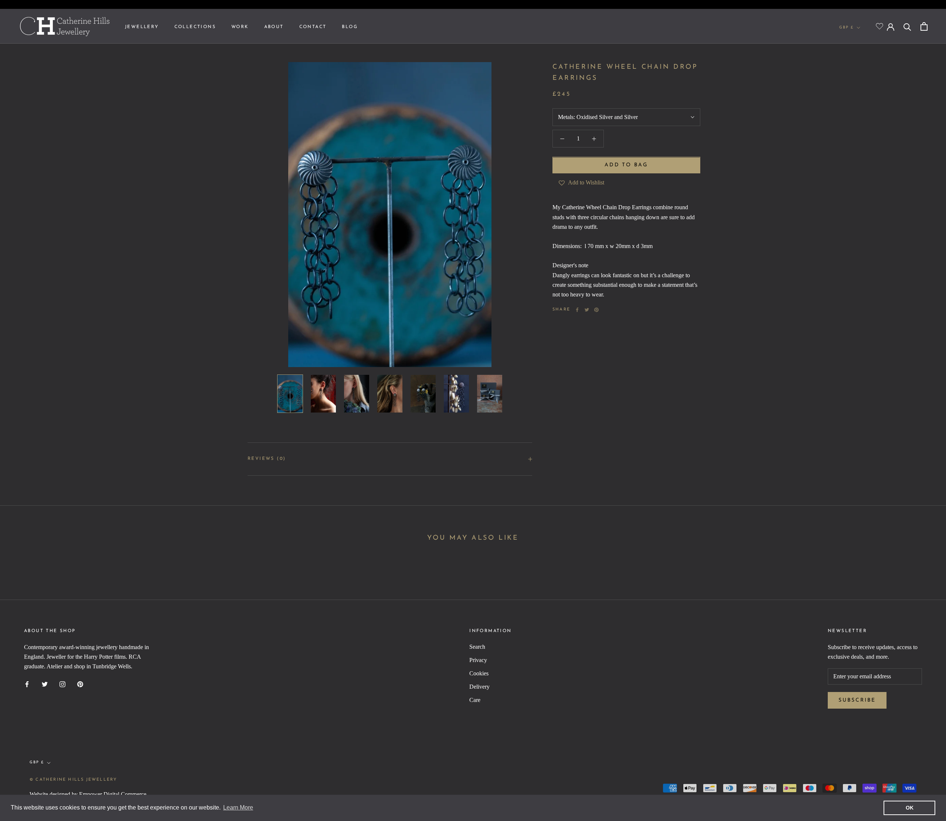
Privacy (478, 660)
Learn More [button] (238, 807)
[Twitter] (587, 310)
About (274, 27)
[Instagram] (62, 684)
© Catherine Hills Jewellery (73, 780)
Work (240, 27)
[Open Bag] (924, 26)
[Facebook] (577, 310)
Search (477, 647)
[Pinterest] (596, 310)
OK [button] (909, 808)
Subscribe (857, 700)
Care (474, 700)
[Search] (907, 26)
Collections (195, 27)
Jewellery (142, 27)
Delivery (479, 686)
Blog (350, 27)
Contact (313, 27)
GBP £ (846, 28)
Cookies (479, 673)
